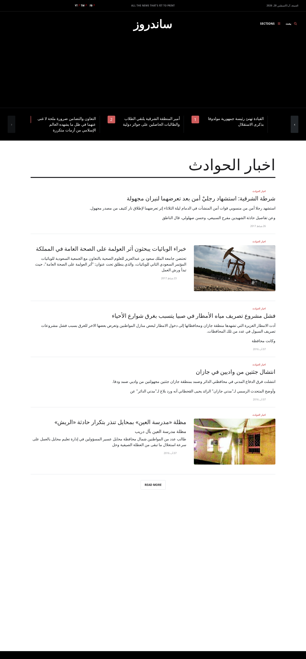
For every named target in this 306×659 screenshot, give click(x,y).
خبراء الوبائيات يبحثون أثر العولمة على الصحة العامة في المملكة (111, 248)
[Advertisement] (153, 71)
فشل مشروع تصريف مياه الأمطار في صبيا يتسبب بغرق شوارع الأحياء (193, 315)
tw (83, 5)
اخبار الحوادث (259, 191)
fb (91, 5)
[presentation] (11, 124)
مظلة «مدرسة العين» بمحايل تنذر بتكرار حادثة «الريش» (120, 422)
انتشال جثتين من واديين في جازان (235, 371)
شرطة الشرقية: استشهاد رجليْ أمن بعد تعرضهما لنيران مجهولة (201, 198)
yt (76, 5)
